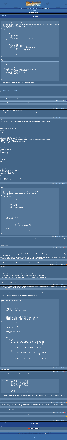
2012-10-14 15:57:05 (59, 279)
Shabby (64, 96)
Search (40, 8)
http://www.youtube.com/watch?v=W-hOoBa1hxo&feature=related (11, 90)
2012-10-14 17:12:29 (60, 284)
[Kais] (66, 100)
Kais (64, 100)
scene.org (33, 437)
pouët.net (15, 437)
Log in (19, 8)
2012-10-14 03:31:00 (59, 236)
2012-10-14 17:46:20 (59, 367)
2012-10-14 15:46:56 (57, 264)
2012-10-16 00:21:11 (60, 412)
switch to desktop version (33, 436)
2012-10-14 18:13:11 (60, 371)
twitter (40, 437)
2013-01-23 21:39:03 (60, 420)
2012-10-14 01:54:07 (59, 117)
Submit (47, 8)
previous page (3, 15)
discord (50, 437)
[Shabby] (66, 96)
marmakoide (63, 264)
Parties (28, 8)
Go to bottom (33, 10)
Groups (25, 8)
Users (31, 8)
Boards (34, 8)
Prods (22, 8)
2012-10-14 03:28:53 (59, 183)
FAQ (45, 8)
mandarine (26, 437)
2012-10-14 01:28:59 (59, 96)
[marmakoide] (66, 264)
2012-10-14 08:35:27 (60, 247)
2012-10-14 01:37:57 (60, 108)
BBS (42, 8)
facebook (44, 437)
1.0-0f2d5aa (18, 437)
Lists (37, 8)
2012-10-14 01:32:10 (60, 100)
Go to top (33, 435)
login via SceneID (35, 428)
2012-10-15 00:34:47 (57, 402)
